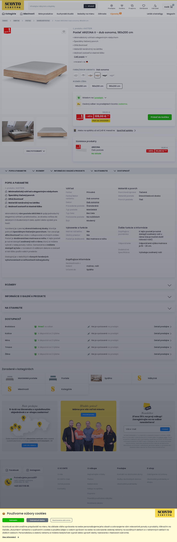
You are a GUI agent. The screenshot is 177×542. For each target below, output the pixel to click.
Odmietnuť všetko (37, 520)
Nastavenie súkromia (61, 520)
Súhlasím (13, 520)
